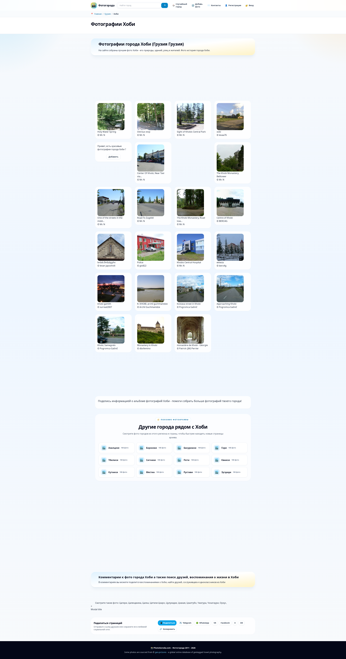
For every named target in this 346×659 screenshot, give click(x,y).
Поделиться (167, 623)
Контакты (214, 5)
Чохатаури (213, 602)
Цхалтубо (192, 602)
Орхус (223, 602)
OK (241, 623)
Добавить (113, 156)
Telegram (185, 623)
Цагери (123, 602)
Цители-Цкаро (157, 602)
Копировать (167, 629)
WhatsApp (202, 623)
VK (215, 623)
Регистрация (233, 5)
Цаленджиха (134, 602)
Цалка (145, 602)
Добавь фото (197, 5)
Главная (98, 14)
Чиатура (202, 602)
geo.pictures (160, 652)
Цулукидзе (171, 602)
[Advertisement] (172, 79)
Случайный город (179, 5)
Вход (249, 5)
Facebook (225, 623)
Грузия (107, 14)
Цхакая (181, 602)
